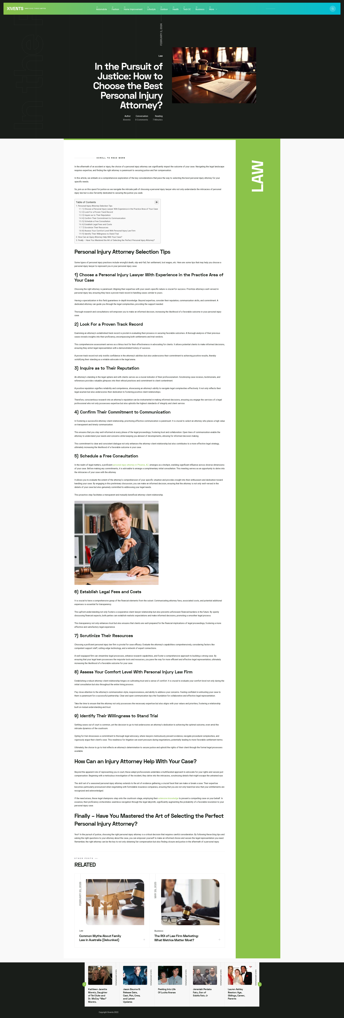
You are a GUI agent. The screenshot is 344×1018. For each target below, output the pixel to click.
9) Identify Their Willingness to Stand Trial (100, 234)
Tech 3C (187, 9)
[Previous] (84, 984)
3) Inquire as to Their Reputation (96, 215)
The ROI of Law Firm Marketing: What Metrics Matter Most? (176, 938)
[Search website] (333, 9)
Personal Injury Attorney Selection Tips (95, 206)
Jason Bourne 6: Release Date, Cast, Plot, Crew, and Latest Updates (131, 996)
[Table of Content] (157, 202)
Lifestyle (151, 9)
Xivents (15, 9)
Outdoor (164, 9)
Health (176, 9)
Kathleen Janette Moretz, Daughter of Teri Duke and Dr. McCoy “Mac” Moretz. (97, 996)
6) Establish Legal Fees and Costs (97, 224)
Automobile (101, 9)
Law (161, 56)
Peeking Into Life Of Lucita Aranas (167, 991)
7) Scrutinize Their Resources (95, 227)
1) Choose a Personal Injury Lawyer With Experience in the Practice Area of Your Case (120, 209)
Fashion (115, 9)
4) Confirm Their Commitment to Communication (104, 218)
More (211, 9)
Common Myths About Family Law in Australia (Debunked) (100, 938)
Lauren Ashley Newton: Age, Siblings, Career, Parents (236, 994)
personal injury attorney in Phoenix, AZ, (131, 465)
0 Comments (141, 119)
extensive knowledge (168, 798)
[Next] (260, 984)
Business (200, 9)
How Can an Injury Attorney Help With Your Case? (100, 237)
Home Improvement (133, 9)
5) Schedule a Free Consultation (96, 221)
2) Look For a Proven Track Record (97, 212)
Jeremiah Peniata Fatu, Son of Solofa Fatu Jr (202, 992)
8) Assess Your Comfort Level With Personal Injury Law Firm (108, 231)
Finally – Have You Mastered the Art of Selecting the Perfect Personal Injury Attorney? (116, 240)
